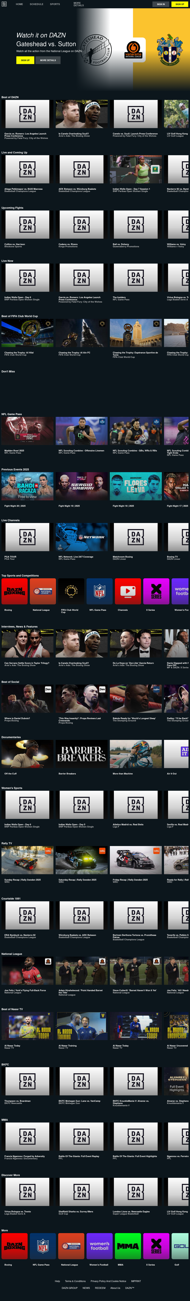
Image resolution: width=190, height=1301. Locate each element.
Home (19, 4)
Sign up (180, 4)
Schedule (36, 4)
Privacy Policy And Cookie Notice (108, 1281)
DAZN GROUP (70, 1288)
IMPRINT (136, 1281)
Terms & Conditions (75, 1281)
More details (79, 4)
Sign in (161, 4)
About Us (115, 1288)
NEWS (86, 1288)
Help (57, 1281)
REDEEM (100, 1288)
